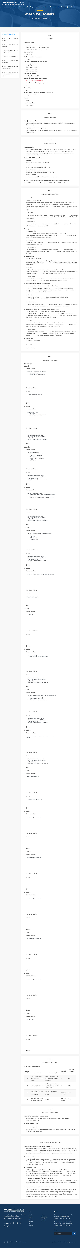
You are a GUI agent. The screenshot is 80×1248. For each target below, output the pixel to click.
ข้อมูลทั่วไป (50, 39)
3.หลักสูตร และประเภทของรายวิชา (33, 57)
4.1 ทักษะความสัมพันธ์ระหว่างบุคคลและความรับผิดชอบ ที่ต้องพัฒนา (42, 286)
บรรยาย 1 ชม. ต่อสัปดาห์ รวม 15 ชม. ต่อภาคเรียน (37, 162)
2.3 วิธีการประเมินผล (31, 247)
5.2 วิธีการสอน (29, 320)
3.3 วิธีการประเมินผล (30, 276)
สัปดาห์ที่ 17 (27, 1014)
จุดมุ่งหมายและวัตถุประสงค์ (50, 117)
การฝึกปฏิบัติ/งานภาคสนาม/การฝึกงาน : (36, 170)
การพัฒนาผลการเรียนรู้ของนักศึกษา (50, 194)
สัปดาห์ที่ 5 (27, 528)
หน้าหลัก (30, 1215)
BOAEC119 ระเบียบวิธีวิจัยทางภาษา (34, 80)
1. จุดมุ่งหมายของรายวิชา (30, 121)
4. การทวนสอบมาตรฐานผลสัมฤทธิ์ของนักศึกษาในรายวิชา (38, 1178)
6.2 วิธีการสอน (29, 344)
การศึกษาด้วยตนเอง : (31, 174)
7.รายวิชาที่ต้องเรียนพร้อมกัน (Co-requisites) (36, 83)
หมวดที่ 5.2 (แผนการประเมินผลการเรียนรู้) (9, 61)
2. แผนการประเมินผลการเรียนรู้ (32, 1066)
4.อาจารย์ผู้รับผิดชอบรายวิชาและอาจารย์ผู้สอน (35, 62)
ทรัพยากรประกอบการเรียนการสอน (50, 1112)
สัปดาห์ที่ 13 (27, 852)
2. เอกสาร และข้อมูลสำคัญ (31, 1123)
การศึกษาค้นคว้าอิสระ (44, 47)
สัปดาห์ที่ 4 (27, 487)
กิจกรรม (28, 391)
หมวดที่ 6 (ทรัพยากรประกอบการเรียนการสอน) (10, 67)
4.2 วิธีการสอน (29, 295)
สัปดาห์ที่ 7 (27, 609)
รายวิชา (30, 1217)
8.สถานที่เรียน (27, 88)
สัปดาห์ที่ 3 (27, 447)
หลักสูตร (31, 1221)
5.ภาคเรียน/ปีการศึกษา (30, 73)
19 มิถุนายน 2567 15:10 (31, 95)
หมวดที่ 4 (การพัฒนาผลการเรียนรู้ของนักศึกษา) (10, 51)
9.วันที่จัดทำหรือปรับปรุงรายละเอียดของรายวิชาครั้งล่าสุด (38, 92)
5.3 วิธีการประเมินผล (30, 329)
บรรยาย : (28, 160)
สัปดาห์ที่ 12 (27, 811)
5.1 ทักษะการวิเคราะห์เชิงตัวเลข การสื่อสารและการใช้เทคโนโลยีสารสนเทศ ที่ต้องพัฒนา (46, 311)
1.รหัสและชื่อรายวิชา (29, 42)
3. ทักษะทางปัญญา (29, 256)
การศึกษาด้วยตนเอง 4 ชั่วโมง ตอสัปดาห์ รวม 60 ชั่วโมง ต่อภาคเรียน (42, 177)
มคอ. (30, 1223)
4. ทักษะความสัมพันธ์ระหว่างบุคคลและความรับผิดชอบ (37, 283)
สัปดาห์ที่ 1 (26, 366)
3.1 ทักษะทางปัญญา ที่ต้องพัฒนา (34, 258)
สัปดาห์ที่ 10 (27, 730)
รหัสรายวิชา (28, 45)
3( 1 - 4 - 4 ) (29, 54)
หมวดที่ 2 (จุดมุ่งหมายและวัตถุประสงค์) (9, 39)
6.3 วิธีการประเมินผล (31, 348)
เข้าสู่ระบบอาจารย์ (22, 1242)
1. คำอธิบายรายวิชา (29, 147)
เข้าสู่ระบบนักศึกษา (9, 1242)
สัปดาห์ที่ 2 (27, 407)
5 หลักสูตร (28, 59)
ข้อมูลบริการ (44, 7)
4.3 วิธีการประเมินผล (31, 302)
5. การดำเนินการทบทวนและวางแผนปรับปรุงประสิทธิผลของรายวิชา (41, 1187)
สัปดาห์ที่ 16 (27, 973)
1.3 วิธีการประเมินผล (30, 222)
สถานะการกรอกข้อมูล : (30, 103)
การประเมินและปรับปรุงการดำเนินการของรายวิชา (50, 1142)
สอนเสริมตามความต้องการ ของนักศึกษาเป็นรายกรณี (38, 167)
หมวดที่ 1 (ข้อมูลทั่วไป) (9, 34)
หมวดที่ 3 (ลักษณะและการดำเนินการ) (9, 45)
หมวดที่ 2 (50, 113)
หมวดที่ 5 (50, 356)
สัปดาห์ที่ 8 (27, 649)
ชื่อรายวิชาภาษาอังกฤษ (31, 50)
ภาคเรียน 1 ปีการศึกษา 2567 (32, 76)
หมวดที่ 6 (50, 1109)
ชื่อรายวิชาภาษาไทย (30, 47)
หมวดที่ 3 (50, 140)
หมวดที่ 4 (50, 191)
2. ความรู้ (26, 229)
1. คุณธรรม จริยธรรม (29, 198)
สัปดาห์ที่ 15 (27, 933)
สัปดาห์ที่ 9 (27, 690)
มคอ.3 (27, 100)
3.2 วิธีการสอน (29, 267)
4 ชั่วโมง (31, 631)
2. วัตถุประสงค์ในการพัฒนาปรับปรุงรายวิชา (35, 128)
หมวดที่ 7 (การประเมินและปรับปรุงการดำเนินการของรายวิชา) (9, 74)
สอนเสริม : (28, 165)
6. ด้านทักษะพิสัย (28, 338)
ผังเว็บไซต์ (31, 1226)
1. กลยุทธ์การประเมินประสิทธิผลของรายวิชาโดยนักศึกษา (38, 1146)
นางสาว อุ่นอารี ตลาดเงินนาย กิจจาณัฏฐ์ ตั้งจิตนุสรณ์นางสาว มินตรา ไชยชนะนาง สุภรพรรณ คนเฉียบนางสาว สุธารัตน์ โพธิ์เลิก (32, 67)
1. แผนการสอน (28, 364)
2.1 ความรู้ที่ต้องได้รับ (31, 231)
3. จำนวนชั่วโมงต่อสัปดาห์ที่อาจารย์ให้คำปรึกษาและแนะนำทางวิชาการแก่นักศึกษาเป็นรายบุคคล (47, 180)
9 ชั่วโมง (31, 388)
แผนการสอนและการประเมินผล (50, 360)
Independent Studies (44, 50)
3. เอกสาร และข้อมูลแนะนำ (31, 1127)
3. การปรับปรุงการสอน (30, 1167)
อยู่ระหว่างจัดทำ (29, 105)
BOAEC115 (41, 45)
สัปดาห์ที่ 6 (27, 568)
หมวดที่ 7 (50, 1139)
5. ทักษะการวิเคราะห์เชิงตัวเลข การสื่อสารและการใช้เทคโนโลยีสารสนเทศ (42, 309)
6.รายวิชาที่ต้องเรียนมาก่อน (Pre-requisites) (35, 78)
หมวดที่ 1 (50, 35)
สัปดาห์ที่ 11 (27, 771)
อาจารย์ (30, 1219)
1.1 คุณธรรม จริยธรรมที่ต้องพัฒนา (34, 200)
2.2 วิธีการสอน (29, 240)
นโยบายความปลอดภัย (44, 1218)
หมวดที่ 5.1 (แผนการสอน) (10, 56)
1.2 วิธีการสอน (29, 213)
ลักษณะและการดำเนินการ (50, 143)
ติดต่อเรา (43, 1221)
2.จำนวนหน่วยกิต (28, 52)
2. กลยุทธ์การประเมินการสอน (31, 1157)
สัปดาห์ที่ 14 (27, 892)
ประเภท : (26, 98)
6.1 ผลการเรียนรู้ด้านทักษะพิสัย (33, 340)
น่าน (27, 90)
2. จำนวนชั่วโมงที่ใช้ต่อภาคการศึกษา (33, 158)
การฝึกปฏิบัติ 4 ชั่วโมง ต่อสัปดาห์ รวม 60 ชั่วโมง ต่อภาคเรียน (40, 172)
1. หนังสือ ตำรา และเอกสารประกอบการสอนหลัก (36, 1116)
